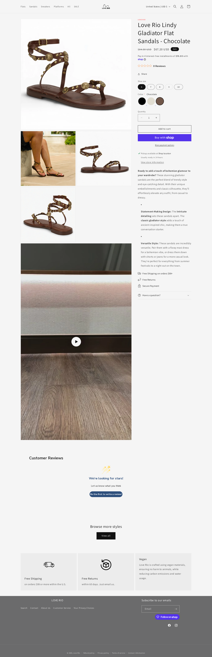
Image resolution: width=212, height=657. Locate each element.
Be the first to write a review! (106, 494)
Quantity (142, 111)
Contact (34, 608)
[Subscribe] (176, 609)
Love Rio (76, 653)
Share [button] (144, 73)
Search (24, 608)
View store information (152, 162)
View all (106, 535)
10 (178, 87)
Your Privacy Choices (84, 608)
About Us (45, 608)
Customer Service (62, 608)
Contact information (136, 653)
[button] (174, 6)
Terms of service (118, 653)
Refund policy (89, 653)
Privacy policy (103, 653)
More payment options (164, 145)
